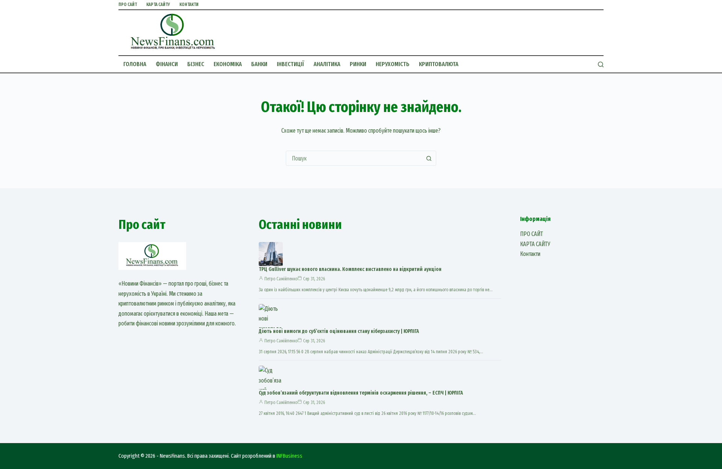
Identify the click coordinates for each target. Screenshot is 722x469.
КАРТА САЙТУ (158, 4)
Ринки (358, 64)
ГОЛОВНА (134, 64)
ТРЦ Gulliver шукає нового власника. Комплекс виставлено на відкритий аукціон (350, 269)
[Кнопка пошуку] (429, 158)
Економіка (228, 64)
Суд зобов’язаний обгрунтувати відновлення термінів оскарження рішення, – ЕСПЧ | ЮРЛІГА (361, 393)
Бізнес (195, 64)
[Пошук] (601, 64)
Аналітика (327, 64)
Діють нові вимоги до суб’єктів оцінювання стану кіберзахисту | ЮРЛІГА (339, 331)
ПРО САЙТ (127, 4)
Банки (259, 64)
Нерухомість (393, 64)
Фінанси (167, 64)
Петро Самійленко (280, 278)
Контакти (189, 4)
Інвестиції (290, 64)
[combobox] (354, 158)
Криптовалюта (438, 64)
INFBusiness (289, 455)
